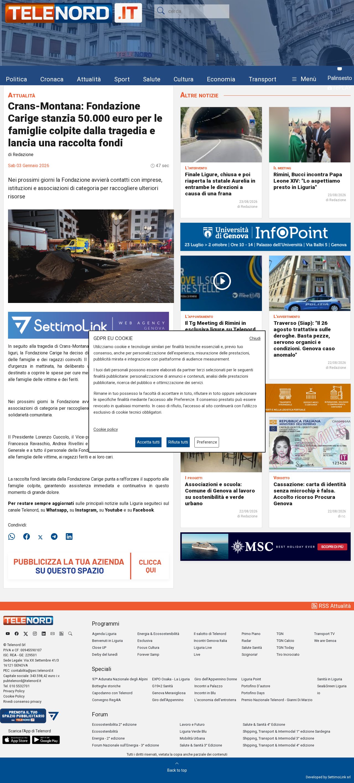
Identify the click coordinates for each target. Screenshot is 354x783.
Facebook (143, 510)
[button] (303, 79)
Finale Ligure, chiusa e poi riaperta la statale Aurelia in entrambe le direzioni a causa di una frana (220, 184)
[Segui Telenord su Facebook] (16, 633)
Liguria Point (251, 679)
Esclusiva (144, 641)
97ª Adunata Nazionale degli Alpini (120, 679)
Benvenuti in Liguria (107, 641)
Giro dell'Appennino (168, 700)
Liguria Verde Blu (193, 731)
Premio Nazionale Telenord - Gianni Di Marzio (277, 700)
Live (197, 654)
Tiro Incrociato (288, 654)
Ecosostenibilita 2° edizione (114, 724)
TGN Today (285, 647)
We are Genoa (325, 641)
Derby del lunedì (105, 654)
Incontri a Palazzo (208, 686)
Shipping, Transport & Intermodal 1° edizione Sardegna (286, 731)
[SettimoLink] (88, 325)
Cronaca (52, 79)
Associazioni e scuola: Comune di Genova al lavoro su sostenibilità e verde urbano (220, 494)
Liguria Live (203, 647)
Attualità (89, 79)
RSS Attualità (334, 606)
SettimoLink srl (339, 777)
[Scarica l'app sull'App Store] (16, 739)
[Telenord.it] (29, 715)
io (318, 693)
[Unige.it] (265, 236)
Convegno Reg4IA (106, 700)
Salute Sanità (252, 647)
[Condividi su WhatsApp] (13, 537)
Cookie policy (105, 429)
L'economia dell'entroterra (215, 700)
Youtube (114, 510)
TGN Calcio (285, 641)
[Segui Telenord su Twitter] (25, 633)
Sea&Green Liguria (332, 686)
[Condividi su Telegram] (54, 537)
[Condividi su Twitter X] (40, 537)
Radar (246, 641)
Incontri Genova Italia (210, 641)
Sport (122, 79)
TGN (280, 634)
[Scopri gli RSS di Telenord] (61, 633)
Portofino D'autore (255, 686)
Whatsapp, (57, 510)
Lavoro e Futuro (192, 724)
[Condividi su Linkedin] (69, 537)
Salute (151, 79)
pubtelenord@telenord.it (22, 681)
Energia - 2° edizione (108, 738)
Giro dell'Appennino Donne (215, 679)
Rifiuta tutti (178, 442)
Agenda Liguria (104, 634)
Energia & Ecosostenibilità (158, 634)
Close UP (99, 647)
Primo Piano (251, 634)
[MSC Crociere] (265, 546)
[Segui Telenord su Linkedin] (43, 633)
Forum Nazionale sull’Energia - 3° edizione (125, 745)
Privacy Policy (14, 691)
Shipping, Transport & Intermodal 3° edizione (278, 738)
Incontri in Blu (205, 693)
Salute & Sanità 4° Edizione (264, 724)
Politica (16, 79)
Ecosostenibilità (105, 731)
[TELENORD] (28, 620)
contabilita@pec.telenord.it (32, 670)
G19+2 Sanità (162, 686)
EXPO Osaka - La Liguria (171, 679)
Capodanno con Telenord (112, 693)
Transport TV (324, 634)
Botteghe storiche (106, 686)
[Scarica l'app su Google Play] (46, 739)
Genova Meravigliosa (169, 693)
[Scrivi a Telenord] (52, 633)
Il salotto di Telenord (210, 634)
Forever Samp (148, 654)
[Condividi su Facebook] (26, 537)
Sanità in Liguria (329, 679)
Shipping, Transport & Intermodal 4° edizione (278, 745)
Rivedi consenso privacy (22, 701)
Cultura (184, 79)
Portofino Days (253, 693)
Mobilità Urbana (192, 738)
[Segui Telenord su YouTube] (7, 633)
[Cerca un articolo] (70, 633)
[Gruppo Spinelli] (265, 397)
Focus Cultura (148, 647)
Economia (221, 79)
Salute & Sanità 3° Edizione (201, 745)
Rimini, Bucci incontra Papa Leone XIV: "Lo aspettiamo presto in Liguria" (308, 180)
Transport (262, 79)
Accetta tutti (148, 442)
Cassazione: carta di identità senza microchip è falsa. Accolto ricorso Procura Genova (310, 494)
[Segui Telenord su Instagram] (34, 633)
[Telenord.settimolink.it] (88, 565)
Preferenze (207, 442)
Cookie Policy (14, 696)
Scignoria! (249, 654)
